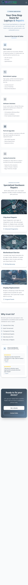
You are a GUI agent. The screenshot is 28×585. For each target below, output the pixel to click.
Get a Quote (14, 408)
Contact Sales (14, 413)
